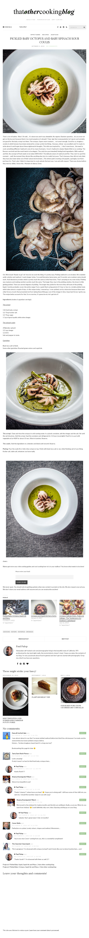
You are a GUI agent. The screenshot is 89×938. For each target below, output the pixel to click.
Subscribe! (23, 27)
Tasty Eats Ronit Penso (20, 753)
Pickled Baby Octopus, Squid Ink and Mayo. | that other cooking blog (33, 867)
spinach (29, 631)
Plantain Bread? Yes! (41, 697)
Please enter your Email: (23, 571)
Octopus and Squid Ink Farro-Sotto (43, 616)
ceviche (6, 631)
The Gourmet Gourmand (21, 844)
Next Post (65, 639)
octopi (14, 631)
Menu (8, 27)
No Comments (51, 46)
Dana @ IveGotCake (19, 733)
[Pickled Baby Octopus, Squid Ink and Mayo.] (16, 607)
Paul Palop (19, 766)
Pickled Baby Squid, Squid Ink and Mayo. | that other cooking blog (32, 864)
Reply (82, 733)
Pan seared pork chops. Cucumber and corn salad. (72, 707)
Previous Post (24, 639)
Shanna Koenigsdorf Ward (21, 777)
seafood (55, 34)
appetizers (35, 34)
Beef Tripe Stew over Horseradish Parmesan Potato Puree (13, 720)
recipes (45, 34)
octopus (21, 631)
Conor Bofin (16, 823)
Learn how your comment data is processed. (44, 930)
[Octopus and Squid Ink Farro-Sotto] (44, 607)
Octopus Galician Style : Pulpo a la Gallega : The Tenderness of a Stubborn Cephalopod (71, 618)
